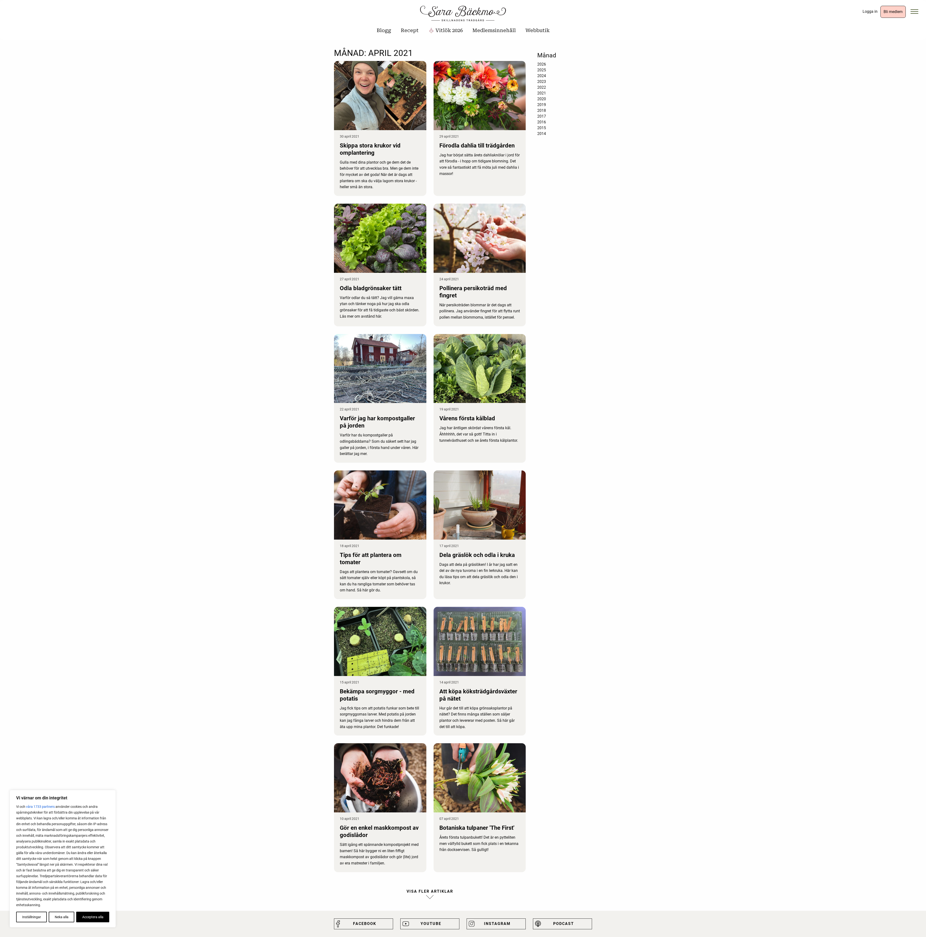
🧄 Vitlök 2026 (445, 30)
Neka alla (61, 917)
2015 (541, 128)
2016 (541, 122)
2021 (541, 93)
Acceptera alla (92, 917)
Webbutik (537, 30)
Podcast (563, 923)
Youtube (431, 923)
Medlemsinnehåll (494, 30)
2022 (541, 87)
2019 (541, 104)
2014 (541, 133)
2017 (541, 116)
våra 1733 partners (40, 807)
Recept (410, 30)
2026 (541, 64)
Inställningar (31, 917)
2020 (541, 99)
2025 (541, 70)
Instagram (497, 923)
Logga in (870, 11)
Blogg (384, 30)
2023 (541, 81)
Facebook (364, 923)
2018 (541, 110)
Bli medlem (893, 11)
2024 (541, 76)
